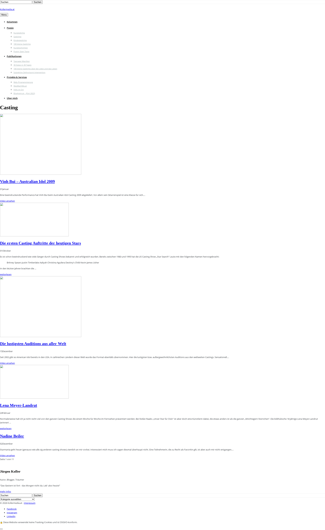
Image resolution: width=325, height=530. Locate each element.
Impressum (29, 502)
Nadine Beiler (12, 436)
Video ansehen (7, 200)
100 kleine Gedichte (22, 44)
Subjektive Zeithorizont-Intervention (29, 72)
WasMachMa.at (20, 86)
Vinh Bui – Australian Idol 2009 (27, 181)
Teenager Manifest (22, 61)
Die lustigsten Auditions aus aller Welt (33, 343)
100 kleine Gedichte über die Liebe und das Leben (35, 68)
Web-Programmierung (23, 82)
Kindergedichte (20, 40)
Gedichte (17, 36)
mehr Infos (5, 491)
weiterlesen (6, 274)
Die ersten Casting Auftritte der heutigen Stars (40, 243)
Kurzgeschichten (21, 47)
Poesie (10, 27)
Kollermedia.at (7, 9)
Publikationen (14, 56)
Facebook (12, 508)
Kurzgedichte (19, 33)
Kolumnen (12, 21)
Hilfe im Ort (19, 89)
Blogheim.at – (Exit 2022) (24, 93)
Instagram (12, 512)
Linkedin (11, 516)
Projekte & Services (17, 77)
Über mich (12, 98)
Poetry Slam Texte (21, 51)
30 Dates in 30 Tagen (22, 65)
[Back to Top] (1, 528)
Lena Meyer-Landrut (18, 405)
